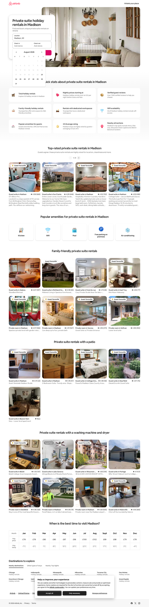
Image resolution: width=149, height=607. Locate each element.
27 (29, 79)
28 (33, 79)
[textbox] (22, 46)
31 (16, 84)
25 (20, 79)
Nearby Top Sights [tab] (52, 566)
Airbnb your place (131, 3)
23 (42, 75)
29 (37, 79)
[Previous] (70, 158)
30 (42, 79)
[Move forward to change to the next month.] (41, 52)
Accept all (49, 593)
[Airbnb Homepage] (14, 3)
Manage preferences (99, 593)
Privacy (26, 603)
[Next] (78, 158)
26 (25, 79)
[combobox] (32, 38)
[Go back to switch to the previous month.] (16, 52)
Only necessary (74, 593)
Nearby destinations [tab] (16, 566)
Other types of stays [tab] (34, 566)
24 (16, 79)
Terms (34, 603)
